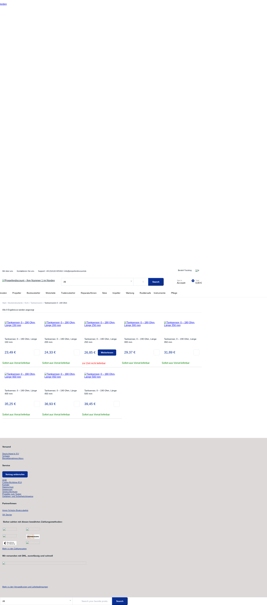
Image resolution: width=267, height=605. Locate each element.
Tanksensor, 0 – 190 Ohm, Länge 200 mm (60, 340)
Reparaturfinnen (89, 293)
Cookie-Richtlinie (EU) (12, 482)
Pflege (174, 293)
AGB (4, 480)
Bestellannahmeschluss (12, 458)
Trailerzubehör (68, 293)
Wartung (130, 293)
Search (156, 282)
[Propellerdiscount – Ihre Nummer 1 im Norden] (28, 281)
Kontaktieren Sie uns (25, 271)
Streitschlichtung (9, 492)
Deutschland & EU (10, 454)
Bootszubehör (33, 293)
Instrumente (159, 293)
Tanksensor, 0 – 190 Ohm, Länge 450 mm (60, 392)
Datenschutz (8, 487)
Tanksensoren (36, 303)
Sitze (104, 293)
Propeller (16, 293)
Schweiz (6, 456)
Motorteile (50, 293)
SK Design (7, 515)
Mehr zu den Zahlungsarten (14, 549)
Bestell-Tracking (185, 270)
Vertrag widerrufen (15, 474)
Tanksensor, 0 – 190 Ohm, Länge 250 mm (100, 340)
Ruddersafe (145, 293)
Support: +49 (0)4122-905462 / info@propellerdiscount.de (62, 271)
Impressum (7, 489)
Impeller (116, 293)
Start (4, 303)
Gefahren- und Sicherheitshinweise (17, 496)
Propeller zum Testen (11, 494)
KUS (27, 303)
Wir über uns (7, 271)
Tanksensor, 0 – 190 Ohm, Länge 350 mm (180, 340)
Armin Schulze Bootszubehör (15, 510)
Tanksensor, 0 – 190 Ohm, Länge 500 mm (100, 392)
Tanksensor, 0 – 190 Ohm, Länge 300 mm (140, 340)
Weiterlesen (107, 352)
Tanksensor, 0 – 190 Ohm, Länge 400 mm (21, 392)
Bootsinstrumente (15, 303)
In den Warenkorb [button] (37, 352)
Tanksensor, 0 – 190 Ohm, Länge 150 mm (21, 340)
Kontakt (5, 485)
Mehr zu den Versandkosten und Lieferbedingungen (25, 587)
